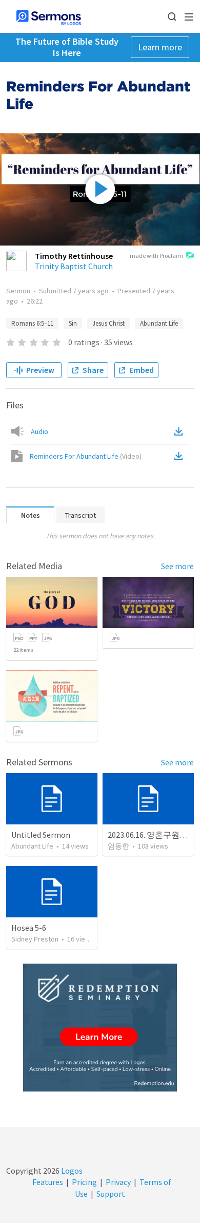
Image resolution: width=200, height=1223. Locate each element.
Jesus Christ (108, 323)
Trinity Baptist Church (74, 266)
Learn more (160, 47)
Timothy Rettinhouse (74, 256)
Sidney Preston (34, 939)
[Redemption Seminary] (100, 1028)
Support (110, 1194)
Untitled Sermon (40, 835)
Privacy (118, 1182)
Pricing (84, 1182)
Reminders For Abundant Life (86, 456)
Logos (71, 1170)
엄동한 (118, 846)
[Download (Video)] (180, 456)
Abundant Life (159, 323)
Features (47, 1182)
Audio (39, 431)
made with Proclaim (156, 255)
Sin (73, 323)
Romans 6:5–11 (32, 323)
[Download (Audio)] (180, 431)
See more (177, 566)
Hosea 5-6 (28, 928)
